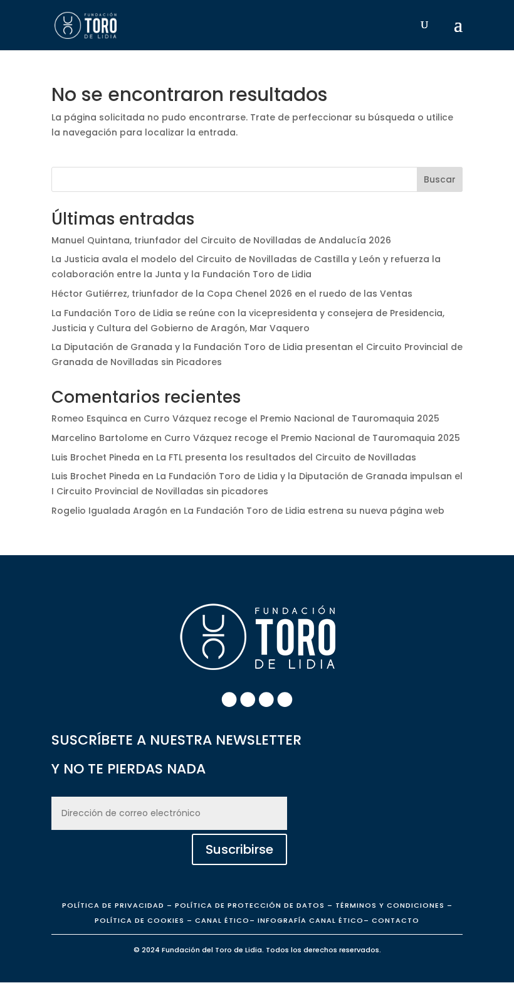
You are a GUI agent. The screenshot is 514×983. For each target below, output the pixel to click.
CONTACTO (395, 920)
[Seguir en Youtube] (285, 699)
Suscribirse (239, 849)
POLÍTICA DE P (113, 905)
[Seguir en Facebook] (229, 699)
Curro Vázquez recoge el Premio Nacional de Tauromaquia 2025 (291, 418)
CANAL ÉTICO (222, 920)
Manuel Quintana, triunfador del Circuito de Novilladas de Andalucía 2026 (221, 240)
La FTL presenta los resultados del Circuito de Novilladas (286, 457)
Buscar (440, 179)
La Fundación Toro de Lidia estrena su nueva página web (314, 510)
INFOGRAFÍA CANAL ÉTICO (311, 920)
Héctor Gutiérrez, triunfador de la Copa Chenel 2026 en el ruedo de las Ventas (231, 293)
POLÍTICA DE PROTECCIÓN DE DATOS (250, 905)
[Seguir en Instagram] (247, 699)
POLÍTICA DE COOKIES (139, 920)
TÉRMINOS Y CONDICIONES (389, 905)
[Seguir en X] (266, 699)
